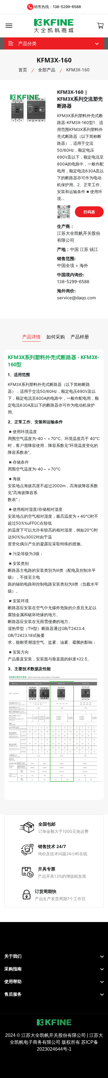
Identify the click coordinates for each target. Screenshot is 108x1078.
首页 (22, 70)
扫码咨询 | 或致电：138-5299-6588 (89, 213)
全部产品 (46, 70)
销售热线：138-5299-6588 (57, 6)
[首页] (54, 25)
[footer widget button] (54, 956)
